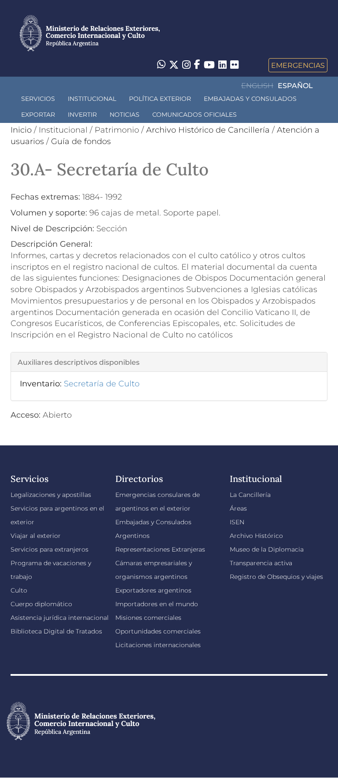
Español (295, 86)
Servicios (38, 99)
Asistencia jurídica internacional (60, 618)
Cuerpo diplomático (41, 604)
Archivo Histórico (256, 536)
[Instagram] (186, 65)
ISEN (237, 522)
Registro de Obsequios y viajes (276, 577)
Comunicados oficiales (194, 115)
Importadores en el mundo (156, 604)
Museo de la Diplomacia (267, 549)
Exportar (38, 115)
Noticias (125, 115)
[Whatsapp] (161, 65)
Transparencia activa (261, 563)
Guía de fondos (81, 141)
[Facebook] (197, 65)
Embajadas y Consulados (250, 99)
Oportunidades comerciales (158, 631)
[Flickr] (234, 64)
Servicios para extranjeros (49, 549)
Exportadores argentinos (153, 590)
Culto (19, 590)
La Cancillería (250, 495)
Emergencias (298, 65)
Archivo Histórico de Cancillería (208, 130)
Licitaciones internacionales (158, 645)
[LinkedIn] (222, 64)
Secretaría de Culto (102, 384)
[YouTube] (209, 65)
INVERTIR (82, 115)
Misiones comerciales (148, 618)
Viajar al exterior (36, 536)
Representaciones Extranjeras (160, 549)
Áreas (238, 508)
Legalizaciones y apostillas (51, 495)
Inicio (21, 130)
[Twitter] (174, 65)
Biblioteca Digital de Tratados (56, 631)
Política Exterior (160, 99)
